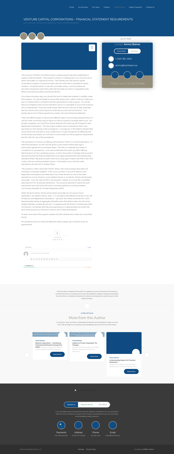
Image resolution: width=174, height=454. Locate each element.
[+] (57, 259)
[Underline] (36, 259)
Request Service (87, 404)
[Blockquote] (47, 259)
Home (71, 7)
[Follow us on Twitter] (115, 75)
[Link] (52, 259)
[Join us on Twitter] (23, 36)
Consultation (134, 51)
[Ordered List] (42, 259)
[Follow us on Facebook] (127, 75)
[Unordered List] (44, 259)
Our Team (95, 7)
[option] (87, 347)
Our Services (83, 7)
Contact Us (150, 7)
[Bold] (31, 259)
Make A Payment (135, 7)
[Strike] (39, 259)
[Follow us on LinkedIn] (40, 36)
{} (54, 259)
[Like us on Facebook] (32, 36)
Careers (107, 7)
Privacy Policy (91, 449)
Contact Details (121, 51)
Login (89, 247)
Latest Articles (119, 7)
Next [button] (144, 355)
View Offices (102, 404)
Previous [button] (29, 355)
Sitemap (81, 449)
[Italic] (34, 259)
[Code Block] (49, 259)
